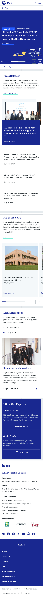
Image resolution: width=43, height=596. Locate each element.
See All (5, 238)
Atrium (4, 551)
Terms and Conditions (10, 593)
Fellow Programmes (10, 507)
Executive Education (10, 514)
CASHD (5, 561)
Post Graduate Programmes (13, 500)
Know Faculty (20, 426)
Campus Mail (7, 556)
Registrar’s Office (9, 581)
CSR (3, 566)
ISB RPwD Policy (8, 576)
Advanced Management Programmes (16, 504)
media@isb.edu (11, 333)
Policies (27, 593)
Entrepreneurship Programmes (14, 510)
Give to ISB (21, 545)
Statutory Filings (9, 571)
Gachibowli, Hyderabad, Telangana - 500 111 (19, 481)
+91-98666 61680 (12, 328)
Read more (5, 43)
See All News (8, 93)
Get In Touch (23, 452)
